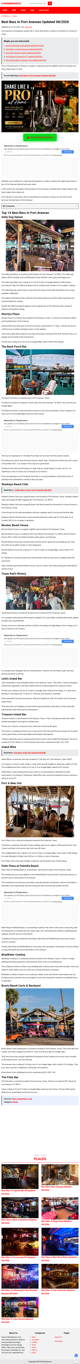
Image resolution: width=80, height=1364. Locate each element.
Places (15, 1102)
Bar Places (44, 10)
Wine (32, 10)
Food (34, 1347)
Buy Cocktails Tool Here (41, 137)
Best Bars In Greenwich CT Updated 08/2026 (24, 57)
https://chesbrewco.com (22, 1099)
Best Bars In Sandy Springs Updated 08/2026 (24, 49)
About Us (58, 1337)
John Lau (28, 27)
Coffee (34, 1342)
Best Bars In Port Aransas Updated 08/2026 (38, 76)
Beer (14, 10)
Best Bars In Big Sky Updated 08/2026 (30, 753)
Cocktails (35, 1340)
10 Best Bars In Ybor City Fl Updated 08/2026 (33, 490)
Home (5, 10)
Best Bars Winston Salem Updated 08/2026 (23, 53)
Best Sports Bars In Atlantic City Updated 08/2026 (26, 60)
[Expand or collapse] (76, 206)
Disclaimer (59, 1341)
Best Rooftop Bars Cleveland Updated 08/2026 (25, 46)
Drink (23, 10)
